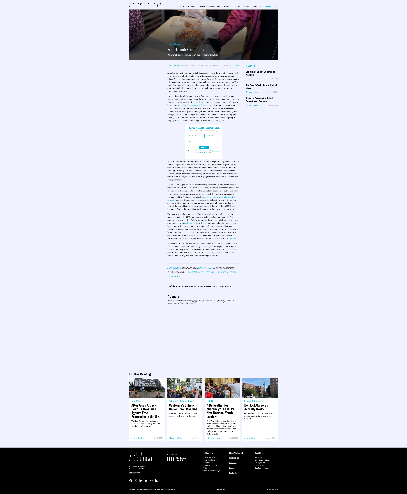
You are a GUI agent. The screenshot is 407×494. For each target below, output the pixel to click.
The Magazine (214, 6)
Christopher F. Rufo (175, 401)
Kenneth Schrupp (188, 401)
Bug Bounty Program (262, 468)
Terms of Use (259, 465)
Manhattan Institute (205, 267)
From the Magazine (210, 460)
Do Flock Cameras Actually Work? (256, 407)
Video (206, 468)
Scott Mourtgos (257, 401)
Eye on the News (139, 438)
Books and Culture (210, 465)
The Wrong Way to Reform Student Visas (261, 87)
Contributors (234, 457)
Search (202, 6)
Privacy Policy (216, 151)
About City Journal (236, 453)
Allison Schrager (173, 44)
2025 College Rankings (186, 6)
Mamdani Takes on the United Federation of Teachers (259, 100)
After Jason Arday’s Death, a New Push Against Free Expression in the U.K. (145, 411)
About (246, 6)
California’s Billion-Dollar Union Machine (260, 73)
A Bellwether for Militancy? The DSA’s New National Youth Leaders (220, 411)
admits (189, 187)
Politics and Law (212, 65)
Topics (237, 6)
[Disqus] (203, 337)
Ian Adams (247, 401)
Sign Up (204, 147)
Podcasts (227, 6)
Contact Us (233, 473)
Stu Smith (210, 401)
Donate (268, 6)
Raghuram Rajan (191, 223)
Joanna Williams (136, 401)
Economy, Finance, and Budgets (193, 65)
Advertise (258, 457)
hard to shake (230, 238)
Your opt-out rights (272, 489)
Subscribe (257, 6)
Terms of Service (203, 152)
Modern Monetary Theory (195, 105)
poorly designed (199, 102)
